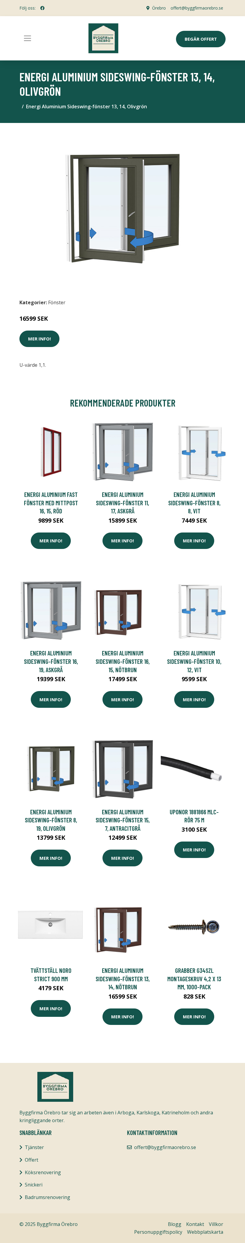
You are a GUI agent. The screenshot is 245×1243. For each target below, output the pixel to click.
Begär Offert (201, 39)
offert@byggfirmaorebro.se (197, 8)
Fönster (56, 302)
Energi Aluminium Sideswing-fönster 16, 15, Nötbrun (123, 661)
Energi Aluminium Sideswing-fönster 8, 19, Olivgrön (51, 820)
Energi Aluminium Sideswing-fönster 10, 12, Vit (194, 661)
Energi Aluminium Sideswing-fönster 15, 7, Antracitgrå (123, 820)
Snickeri (33, 1184)
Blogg (174, 1224)
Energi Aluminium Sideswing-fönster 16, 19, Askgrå (51, 661)
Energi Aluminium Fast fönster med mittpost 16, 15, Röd (51, 503)
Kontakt (195, 1224)
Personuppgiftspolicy (158, 1232)
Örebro (159, 8)
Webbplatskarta (205, 1232)
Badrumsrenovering (47, 1197)
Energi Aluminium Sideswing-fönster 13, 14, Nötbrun (123, 979)
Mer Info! (39, 339)
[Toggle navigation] (27, 38)
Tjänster (34, 1147)
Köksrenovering (43, 1172)
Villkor (216, 1224)
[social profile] (42, 8)
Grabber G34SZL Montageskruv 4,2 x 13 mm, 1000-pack (194, 979)
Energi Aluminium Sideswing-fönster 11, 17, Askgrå (122, 503)
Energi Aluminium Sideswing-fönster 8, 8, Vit (194, 503)
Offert (31, 1160)
